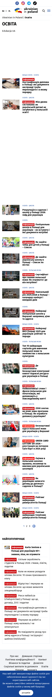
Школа (31, 98)
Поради (19, 670)
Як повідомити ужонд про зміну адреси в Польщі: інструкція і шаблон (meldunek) (25, 635)
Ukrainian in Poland (12, 17)
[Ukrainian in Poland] (26, 10)
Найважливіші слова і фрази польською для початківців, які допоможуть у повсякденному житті (34, 392)
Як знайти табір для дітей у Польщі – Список (35, 245)
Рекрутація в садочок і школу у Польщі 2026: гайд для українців (35, 212)
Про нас (14, 656)
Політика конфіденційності (20, 659)
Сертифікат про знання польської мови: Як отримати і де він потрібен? (35, 278)
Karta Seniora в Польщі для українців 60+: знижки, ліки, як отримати (26, 551)
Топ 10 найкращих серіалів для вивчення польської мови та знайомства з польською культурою (35, 350)
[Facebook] (17, 3)
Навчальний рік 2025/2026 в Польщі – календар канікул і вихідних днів (35, 296)
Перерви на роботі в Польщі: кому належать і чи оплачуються (22, 623)
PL (9, 11)
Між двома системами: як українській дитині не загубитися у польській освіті (35, 107)
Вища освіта (27, 75)
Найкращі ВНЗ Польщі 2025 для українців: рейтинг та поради (34, 332)
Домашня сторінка (32, 656)
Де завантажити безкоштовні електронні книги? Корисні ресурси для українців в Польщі (35, 370)
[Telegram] (29, 3)
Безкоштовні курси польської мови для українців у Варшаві (36, 428)
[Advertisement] (26, 52)
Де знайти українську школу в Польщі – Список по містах (34, 261)
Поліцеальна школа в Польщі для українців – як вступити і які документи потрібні (36, 228)
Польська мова (35, 270)
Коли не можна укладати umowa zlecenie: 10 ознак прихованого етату (25, 575)
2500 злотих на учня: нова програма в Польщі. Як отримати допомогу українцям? (35, 412)
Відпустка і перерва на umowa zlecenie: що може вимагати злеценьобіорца (23, 587)
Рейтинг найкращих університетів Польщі (34, 500)
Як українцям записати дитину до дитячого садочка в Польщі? (33, 482)
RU (3, 11)
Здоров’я (32, 670)
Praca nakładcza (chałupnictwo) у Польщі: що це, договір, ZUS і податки (21, 599)
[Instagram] (23, 3)
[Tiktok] (35, 3)
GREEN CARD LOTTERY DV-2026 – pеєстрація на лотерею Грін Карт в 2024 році (35, 444)
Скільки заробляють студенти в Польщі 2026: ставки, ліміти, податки (25, 563)
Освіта (36, 75)
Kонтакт (42, 659)
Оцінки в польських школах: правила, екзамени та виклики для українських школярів (36, 463)
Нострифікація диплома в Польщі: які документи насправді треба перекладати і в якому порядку (35, 86)
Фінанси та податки (19, 663)
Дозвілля (38, 663)
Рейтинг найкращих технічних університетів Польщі (34, 515)
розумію (26, 692)
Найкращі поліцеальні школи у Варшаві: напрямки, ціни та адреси (36, 315)
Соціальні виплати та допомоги (21, 666)
